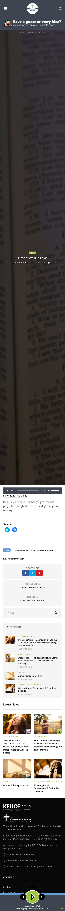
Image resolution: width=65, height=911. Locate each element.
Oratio (32, 253)
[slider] (55, 490)
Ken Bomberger (21, 550)
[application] (32, 490)
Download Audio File (15, 495)
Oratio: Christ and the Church (32, 600)
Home (23, 32)
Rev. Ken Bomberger (20, 263)
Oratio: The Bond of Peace (32, 587)
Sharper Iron (24, 654)
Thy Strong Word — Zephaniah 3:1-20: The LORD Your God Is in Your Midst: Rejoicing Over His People (37, 642)
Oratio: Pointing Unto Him (30, 675)
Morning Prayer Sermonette (32, 685)
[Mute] (48, 490)
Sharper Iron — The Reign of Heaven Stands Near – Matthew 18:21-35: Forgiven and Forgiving (38, 660)
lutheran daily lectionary (42, 550)
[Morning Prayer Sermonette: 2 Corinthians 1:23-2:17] (10, 688)
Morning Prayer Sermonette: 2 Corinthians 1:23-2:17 (47, 788)
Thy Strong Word (26, 636)
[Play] (7, 490)
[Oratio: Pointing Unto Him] (10, 676)
